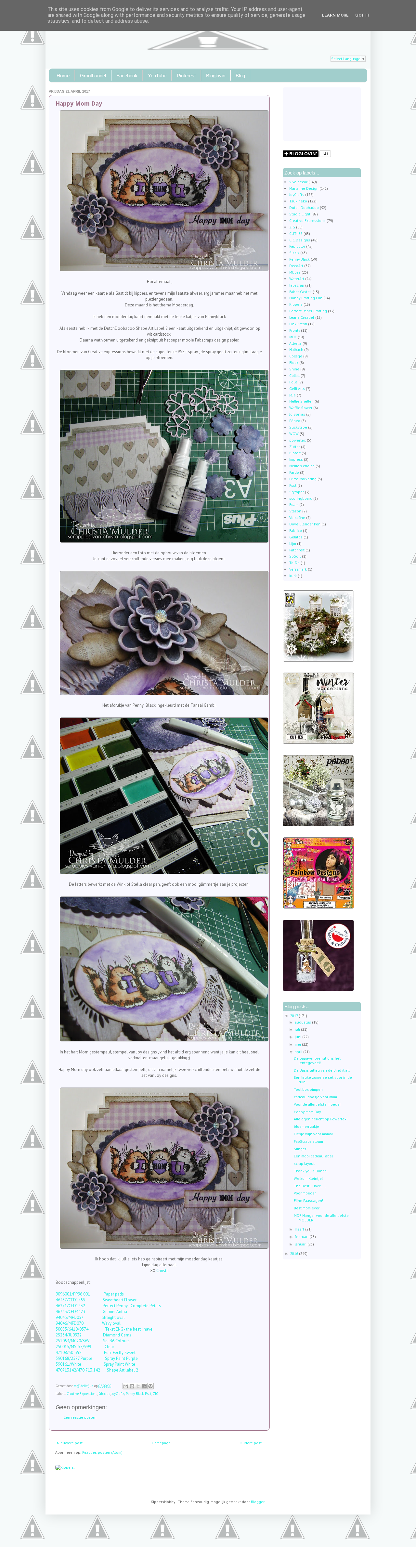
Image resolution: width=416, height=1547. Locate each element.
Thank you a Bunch (310, 1170)
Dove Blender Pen (304, 524)
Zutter (294, 446)
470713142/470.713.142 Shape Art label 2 (97, 1370)
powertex (297, 440)
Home (63, 75)
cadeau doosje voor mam (315, 1096)
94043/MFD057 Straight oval (90, 1317)
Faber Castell (300, 291)
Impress (296, 459)
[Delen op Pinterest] (150, 1386)
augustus (303, 1022)
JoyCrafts (117, 1393)
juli (298, 1029)
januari (301, 1244)
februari (302, 1236)
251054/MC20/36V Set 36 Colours (93, 1341)
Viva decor (298, 181)
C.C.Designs (299, 240)
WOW (294, 433)
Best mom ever (306, 1207)
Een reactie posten (80, 1417)
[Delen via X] (138, 1386)
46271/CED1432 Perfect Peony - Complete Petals (108, 1306)
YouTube (157, 75)
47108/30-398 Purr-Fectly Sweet (96, 1352)
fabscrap (104, 1393)
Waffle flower (300, 407)
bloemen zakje (306, 1126)
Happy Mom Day (307, 1111)
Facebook (126, 75)
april (299, 1051)
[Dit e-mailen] (126, 1386)
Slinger (300, 1148)
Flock (293, 362)
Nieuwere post (70, 1442)
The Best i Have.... (310, 1185)
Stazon (295, 511)
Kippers (296, 304)
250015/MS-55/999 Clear (85, 1346)
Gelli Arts (297, 388)
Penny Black (135, 1393)
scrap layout (304, 1163)
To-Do (294, 562)
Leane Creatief (301, 317)
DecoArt (296, 265)
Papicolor (297, 246)
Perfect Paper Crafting (308, 310)
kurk (293, 575)
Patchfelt (297, 550)
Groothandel (93, 75)
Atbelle (295, 343)
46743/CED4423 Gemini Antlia (91, 1311)
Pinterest (186, 75)
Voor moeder (305, 1193)
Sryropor (296, 491)
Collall (294, 375)
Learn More (335, 15)
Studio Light (299, 214)
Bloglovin (215, 75)
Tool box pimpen (308, 1089)
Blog (240, 75)
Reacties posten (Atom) (102, 1452)
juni (298, 1036)
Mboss (295, 272)
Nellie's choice (302, 465)
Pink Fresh (298, 323)
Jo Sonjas (297, 414)
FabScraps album (308, 1141)
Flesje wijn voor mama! (313, 1133)
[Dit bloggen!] (132, 1386)
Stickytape (298, 427)
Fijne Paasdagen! (308, 1200)
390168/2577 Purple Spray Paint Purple (97, 1358)
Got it (362, 15)
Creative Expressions (82, 1393)
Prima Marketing (303, 478)
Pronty (294, 330)
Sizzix (294, 252)
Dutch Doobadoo (304, 207)
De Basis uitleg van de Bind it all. (322, 1070)
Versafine (297, 517)
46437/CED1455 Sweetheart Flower (99, 1300)
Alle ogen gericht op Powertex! (320, 1118)
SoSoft (295, 556)
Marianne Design (303, 188)
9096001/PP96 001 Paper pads (90, 1294)
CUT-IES (296, 233)
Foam (293, 504)
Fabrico (295, 530)
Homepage (161, 1442)
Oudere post (251, 1442)
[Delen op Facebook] (144, 1386)
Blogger (257, 1501)
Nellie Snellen (301, 401)
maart (300, 1229)
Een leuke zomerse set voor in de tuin (323, 1079)
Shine (294, 369)
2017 (294, 1015)
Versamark (298, 569)
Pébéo (294, 420)
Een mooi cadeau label (313, 1156)
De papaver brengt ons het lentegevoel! (317, 1060)
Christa (162, 1270)
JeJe (292, 395)
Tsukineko (298, 201)
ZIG (155, 1393)
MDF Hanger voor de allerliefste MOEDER (321, 1217)
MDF (293, 336)
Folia (293, 382)
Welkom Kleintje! (308, 1178)
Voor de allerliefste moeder (317, 1104)
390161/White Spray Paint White (95, 1364)
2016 (294, 1253)
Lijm (292, 543)
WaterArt (296, 278)
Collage (295, 356)
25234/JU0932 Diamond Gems (93, 1335)
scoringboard (300, 498)
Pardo (294, 472)
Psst (148, 1393)
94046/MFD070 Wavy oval (88, 1323)
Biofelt (295, 452)
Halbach (296, 349)
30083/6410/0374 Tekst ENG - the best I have (104, 1329)
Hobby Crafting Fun (305, 297)
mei (298, 1044)
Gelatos (296, 537)
